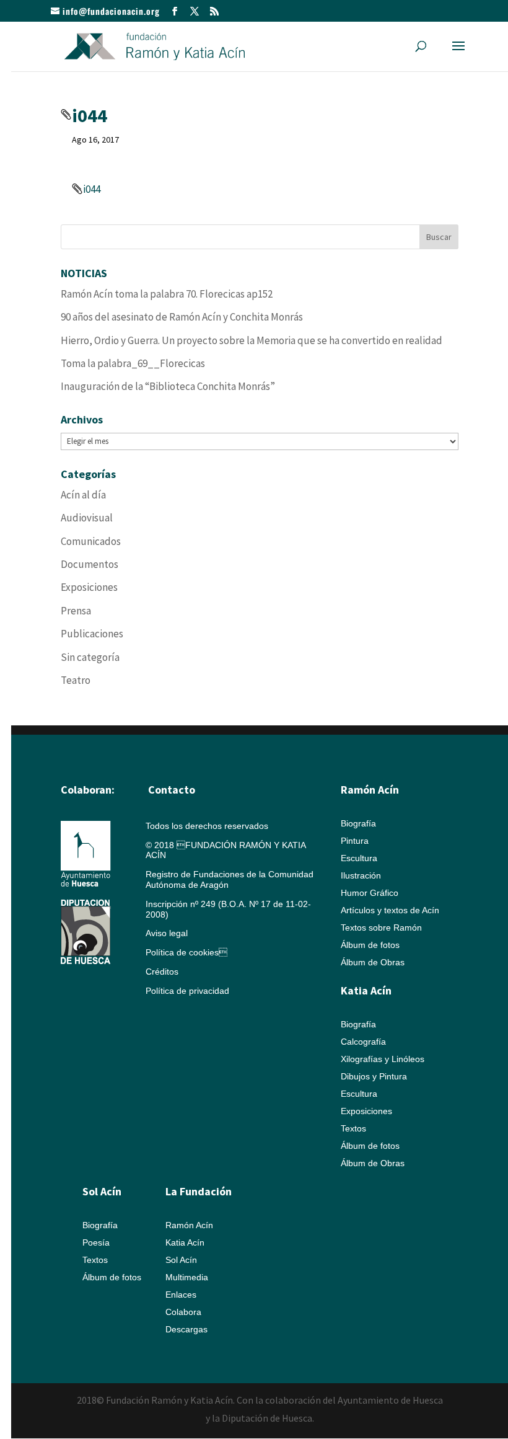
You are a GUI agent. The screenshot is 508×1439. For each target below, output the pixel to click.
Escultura (359, 858)
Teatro (75, 680)
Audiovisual (87, 518)
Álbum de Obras (373, 962)
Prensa (76, 611)
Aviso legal (167, 933)
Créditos (162, 971)
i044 (91, 189)
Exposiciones (89, 587)
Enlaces (180, 1295)
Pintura (355, 841)
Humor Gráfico (369, 893)
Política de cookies (186, 952)
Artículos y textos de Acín (390, 910)
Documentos (89, 564)
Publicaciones (92, 633)
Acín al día (83, 495)
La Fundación (198, 1191)
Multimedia (186, 1277)
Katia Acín (366, 990)
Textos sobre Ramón (381, 927)
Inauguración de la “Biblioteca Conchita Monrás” (168, 386)
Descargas (186, 1329)
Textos (353, 1128)
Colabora (183, 1312)
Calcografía (363, 1042)
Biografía (358, 823)
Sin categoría (90, 657)
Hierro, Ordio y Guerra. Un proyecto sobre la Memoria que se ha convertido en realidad (251, 340)
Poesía (96, 1242)
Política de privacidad (187, 991)
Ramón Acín (189, 1225)
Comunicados (91, 541)
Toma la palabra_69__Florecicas (133, 363)
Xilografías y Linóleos (382, 1059)
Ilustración (361, 875)
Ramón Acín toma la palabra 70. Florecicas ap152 (167, 294)
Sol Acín (181, 1260)
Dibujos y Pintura (374, 1076)
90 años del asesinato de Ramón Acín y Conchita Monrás (182, 317)
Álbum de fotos (370, 945)
